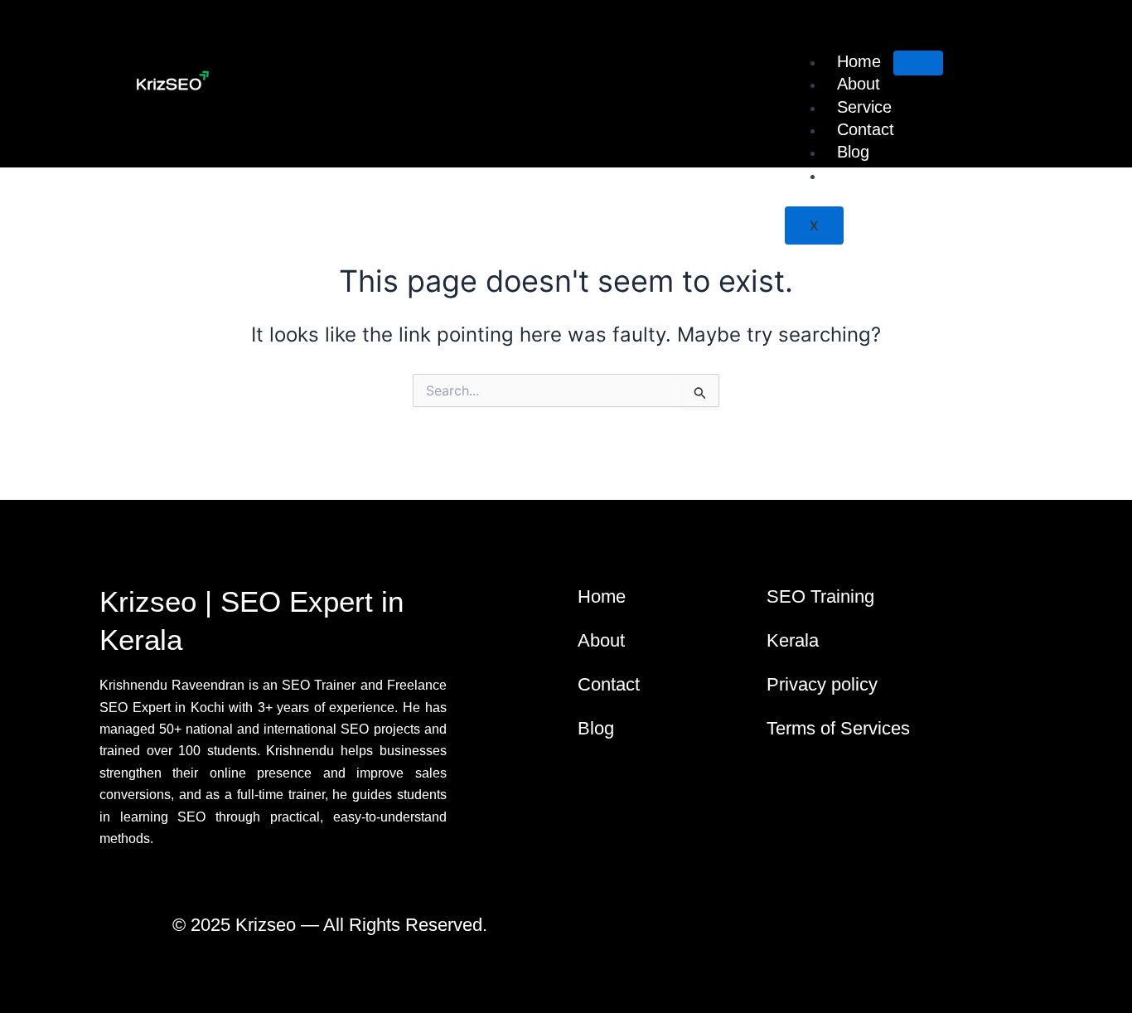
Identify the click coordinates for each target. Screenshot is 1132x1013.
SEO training (884, 175)
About (858, 84)
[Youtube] (866, 934)
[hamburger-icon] (918, 63)
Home (859, 61)
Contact (865, 129)
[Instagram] (837, 934)
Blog (853, 152)
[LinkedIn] (808, 934)
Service (864, 107)
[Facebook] (779, 934)
